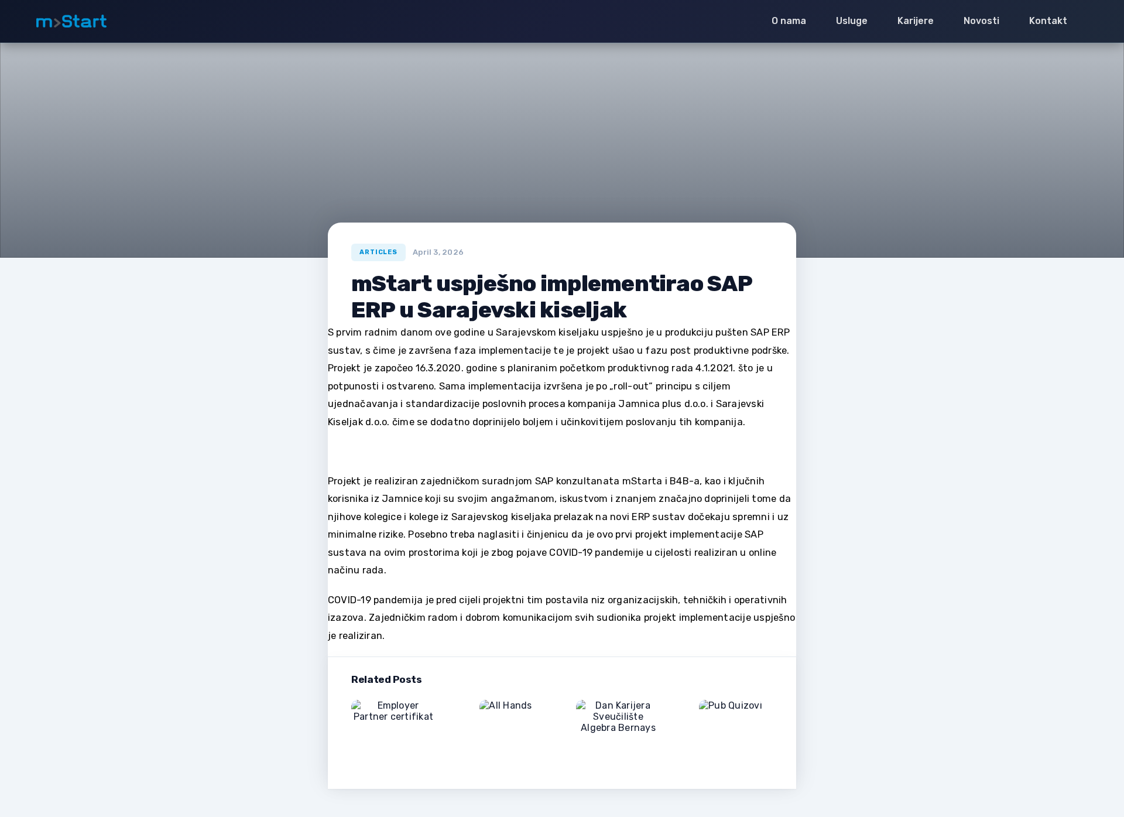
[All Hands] (505, 719)
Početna (363, 237)
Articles (378, 252)
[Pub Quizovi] (730, 723)
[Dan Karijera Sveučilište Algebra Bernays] (618, 731)
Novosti (407, 237)
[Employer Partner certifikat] (393, 731)
